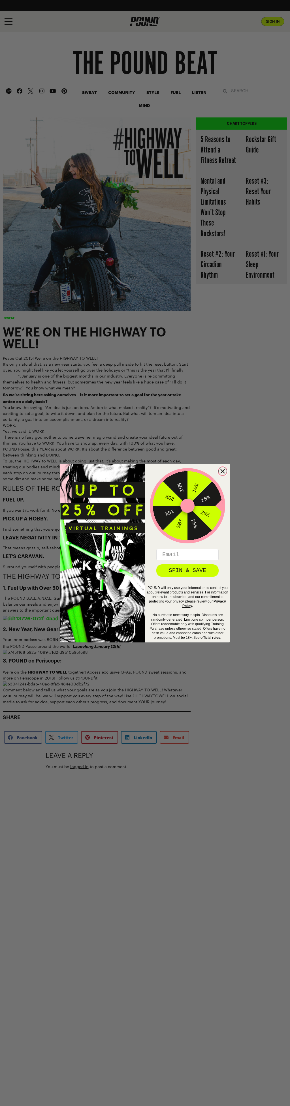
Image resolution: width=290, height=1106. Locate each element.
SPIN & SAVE (187, 570)
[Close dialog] (222, 471)
